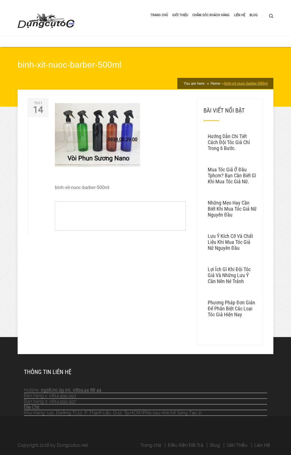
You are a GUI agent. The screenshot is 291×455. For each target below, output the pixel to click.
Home (214, 83)
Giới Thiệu (180, 15)
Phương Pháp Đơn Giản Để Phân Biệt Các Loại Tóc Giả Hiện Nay (231, 308)
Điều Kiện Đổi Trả (185, 445)
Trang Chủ (159, 15)
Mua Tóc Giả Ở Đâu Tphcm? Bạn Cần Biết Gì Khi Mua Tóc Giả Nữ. (232, 175)
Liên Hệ (239, 15)
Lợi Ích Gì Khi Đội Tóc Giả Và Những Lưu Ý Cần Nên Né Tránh (229, 275)
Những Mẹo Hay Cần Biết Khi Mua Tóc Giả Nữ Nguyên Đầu (232, 209)
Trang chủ (150, 445)
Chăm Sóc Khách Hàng (211, 15)
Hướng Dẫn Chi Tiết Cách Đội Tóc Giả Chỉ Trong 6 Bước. (229, 142)
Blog (254, 15)
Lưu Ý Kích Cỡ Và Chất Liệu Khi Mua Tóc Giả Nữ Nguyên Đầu (230, 242)
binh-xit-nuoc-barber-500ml (246, 83)
